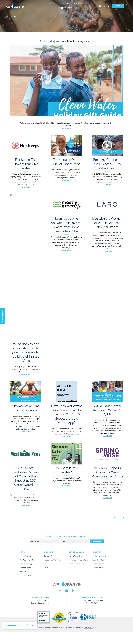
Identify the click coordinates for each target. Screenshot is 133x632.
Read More (66, 128)
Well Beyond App (25, 564)
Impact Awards (25, 575)
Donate (118, 6)
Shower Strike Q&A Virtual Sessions (25, 408)
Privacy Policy (89, 628)
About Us (50, 4)
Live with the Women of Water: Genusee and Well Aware (107, 222)
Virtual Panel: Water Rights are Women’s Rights (107, 410)
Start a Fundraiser (75, 556)
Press (46, 568)
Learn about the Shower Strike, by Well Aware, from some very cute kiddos (66, 225)
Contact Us (48, 556)
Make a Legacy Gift (100, 556)
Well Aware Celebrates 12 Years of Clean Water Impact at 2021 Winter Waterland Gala (25, 478)
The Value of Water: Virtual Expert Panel (66, 161)
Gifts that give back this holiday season (66, 41)
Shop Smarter (98, 564)
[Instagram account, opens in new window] (100, 6)
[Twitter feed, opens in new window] (109, 6)
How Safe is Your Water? (66, 470)
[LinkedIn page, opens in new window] (104, 6)
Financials (23, 572)
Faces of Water (25, 568)
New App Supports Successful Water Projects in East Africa (107, 472)
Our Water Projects (26, 560)
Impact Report (25, 556)
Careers (47, 564)
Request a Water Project (53, 560)
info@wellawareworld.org (40, 603)
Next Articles (121, 518)
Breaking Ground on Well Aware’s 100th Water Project (107, 163)
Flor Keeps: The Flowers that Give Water (25, 163)
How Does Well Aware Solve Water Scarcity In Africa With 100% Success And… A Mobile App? (66, 414)
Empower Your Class (76, 564)
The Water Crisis (65, 4)
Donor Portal (98, 568)
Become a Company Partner (79, 560)
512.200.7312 (41, 600)
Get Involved (79, 4)
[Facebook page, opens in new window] (96, 6)
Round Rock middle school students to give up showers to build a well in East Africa (26, 352)
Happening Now (65, 8)
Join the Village (98, 560)
